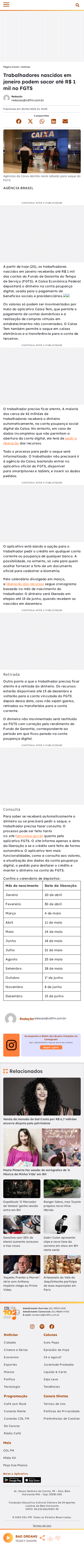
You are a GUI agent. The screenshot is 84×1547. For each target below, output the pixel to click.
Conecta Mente (15, 1411)
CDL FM (8, 1450)
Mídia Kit (9, 1458)
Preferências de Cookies (62, 1418)
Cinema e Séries (16, 1350)
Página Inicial (11, 66)
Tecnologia (12, 1386)
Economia (11, 1357)
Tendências (52, 1386)
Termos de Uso (55, 1404)
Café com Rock (15, 1404)
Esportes (10, 1364)
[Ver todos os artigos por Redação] (6, 98)
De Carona (12, 1426)
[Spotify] (42, 1326)
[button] (77, 5)
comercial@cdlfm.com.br (45, 1314)
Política (9, 1379)
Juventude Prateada (59, 1364)
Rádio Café (12, 1433)
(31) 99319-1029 (57, 1308)
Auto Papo (51, 1342)
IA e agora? (53, 1357)
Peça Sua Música (15, 1465)
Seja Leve (51, 1379)
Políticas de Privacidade (62, 1411)
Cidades (10, 1342)
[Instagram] (32, 1326)
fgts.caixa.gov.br (29, 836)
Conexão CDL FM (16, 1418)
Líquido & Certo (55, 1372)
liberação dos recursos (25, 584)
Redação (16, 96)
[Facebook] (51, 1326)
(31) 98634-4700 (60, 1311)
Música (9, 1372)
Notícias (25, 66)
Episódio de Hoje (56, 1350)
